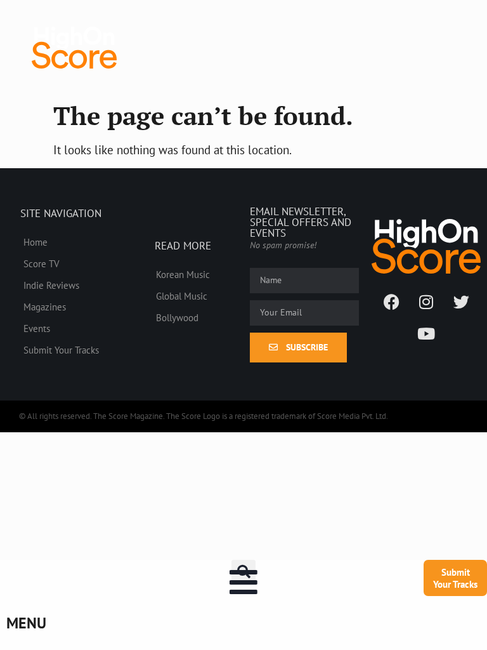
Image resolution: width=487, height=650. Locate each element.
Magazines (44, 306)
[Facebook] (391, 302)
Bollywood (177, 317)
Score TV (41, 263)
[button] (243, 572)
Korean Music (183, 274)
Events (36, 328)
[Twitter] (461, 302)
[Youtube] (426, 334)
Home (35, 241)
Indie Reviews (51, 285)
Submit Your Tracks (61, 349)
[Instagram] (426, 302)
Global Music (181, 295)
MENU (26, 623)
